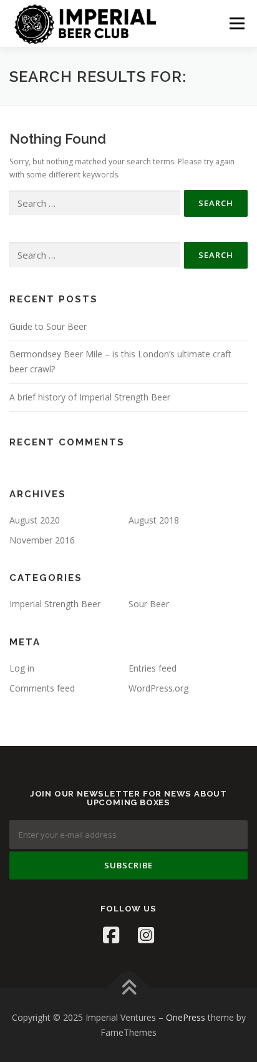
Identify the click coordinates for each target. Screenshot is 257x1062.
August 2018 (153, 520)
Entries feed (152, 668)
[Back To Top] (129, 988)
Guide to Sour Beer (48, 326)
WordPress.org (158, 688)
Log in (21, 668)
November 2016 (42, 540)
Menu (236, 23)
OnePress (185, 1017)
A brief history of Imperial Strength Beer (89, 397)
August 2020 (34, 520)
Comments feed (42, 688)
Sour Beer (148, 604)
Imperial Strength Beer (54, 604)
